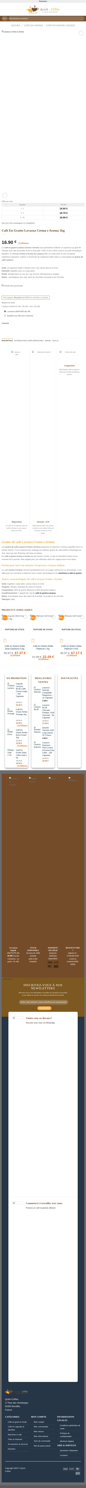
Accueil (16, 25)
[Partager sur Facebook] (8, 327)
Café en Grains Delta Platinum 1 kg (43, 647)
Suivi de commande (42, 1441)
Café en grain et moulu (17, 1422)
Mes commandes (41, 1427)
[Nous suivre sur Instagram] (42, 1468)
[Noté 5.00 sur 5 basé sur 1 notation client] (43, 238)
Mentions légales (67, 1441)
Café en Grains (33, 25)
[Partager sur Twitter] (13, 327)
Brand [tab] (48, 341)
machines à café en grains (70, 573)
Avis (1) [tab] (55, 341)
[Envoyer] (82, 18)
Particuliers (43, 1)
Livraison (64, 1455)
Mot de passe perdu (42, 1446)
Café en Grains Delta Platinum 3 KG (71, 647)
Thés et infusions (15, 1439)
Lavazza (5, 323)
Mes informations (41, 1436)
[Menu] (3, 9)
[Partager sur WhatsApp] (4, 327)
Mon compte (39, 1422)
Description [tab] (7, 341)
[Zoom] (4, 195)
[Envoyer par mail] (17, 327)
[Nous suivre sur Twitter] (44, 1468)
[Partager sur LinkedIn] (21, 327)
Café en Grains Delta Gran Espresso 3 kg (15, 647)
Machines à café (15, 1434)
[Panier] (83, 9)
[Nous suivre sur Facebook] (39, 1468)
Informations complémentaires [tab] (28, 341)
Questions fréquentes (69, 1450)
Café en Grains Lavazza (60, 25)
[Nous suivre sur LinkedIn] (47, 1468)
